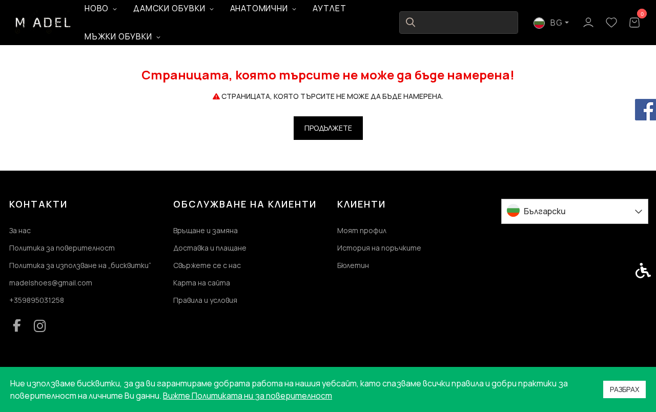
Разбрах (624, 389)
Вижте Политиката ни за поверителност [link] (247, 395)
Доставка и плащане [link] (210, 248)
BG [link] (556, 22)
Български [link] (545, 211)
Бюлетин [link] (353, 265)
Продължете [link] (328, 128)
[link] (43, 22)
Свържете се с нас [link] (207, 265)
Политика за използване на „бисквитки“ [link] (80, 265)
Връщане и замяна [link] (205, 230)
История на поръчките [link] (379, 248)
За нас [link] (20, 230)
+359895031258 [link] (36, 300)
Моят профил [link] (361, 230)
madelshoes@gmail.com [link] (50, 282)
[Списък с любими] (611, 22)
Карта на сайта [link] (201, 282)
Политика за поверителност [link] (62, 248)
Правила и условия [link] (205, 300)
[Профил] (588, 21)
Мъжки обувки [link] (118, 36)
